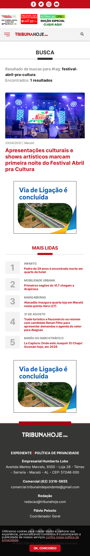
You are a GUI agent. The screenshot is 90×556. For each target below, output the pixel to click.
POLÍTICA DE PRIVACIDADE (57, 453)
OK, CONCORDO (45, 548)
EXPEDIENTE (21, 453)
